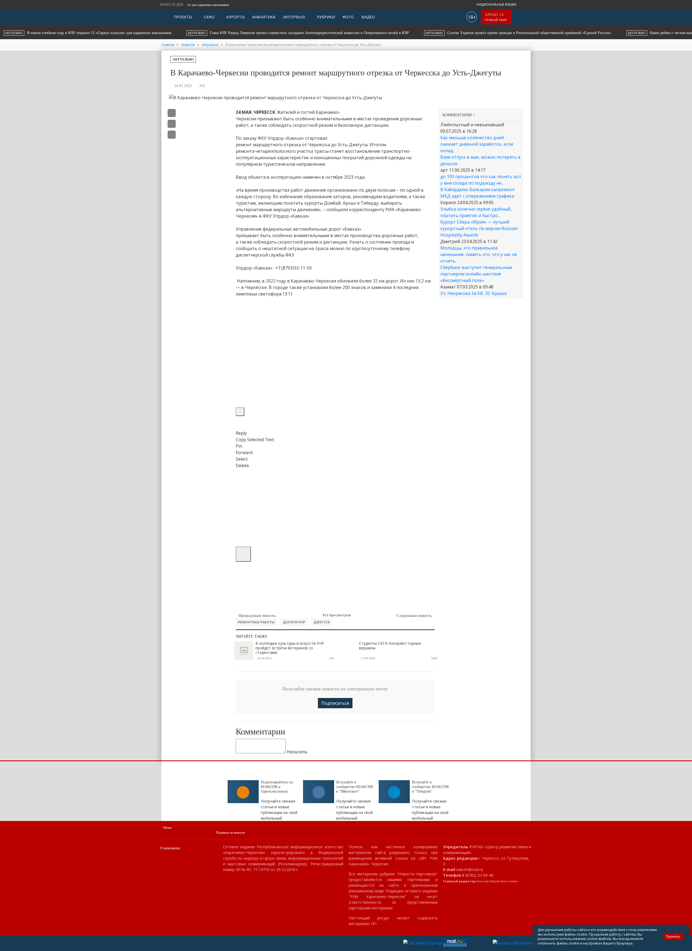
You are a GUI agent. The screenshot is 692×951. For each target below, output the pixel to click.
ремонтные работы (256, 622)
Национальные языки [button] (497, 4)
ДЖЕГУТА (322, 622)
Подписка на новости (230, 832)
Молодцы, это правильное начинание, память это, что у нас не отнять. (478, 254)
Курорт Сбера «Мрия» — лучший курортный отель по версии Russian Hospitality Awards (479, 228)
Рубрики (325, 16)
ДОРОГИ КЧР (294, 622)
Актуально (183, 59)
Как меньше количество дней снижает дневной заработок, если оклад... (476, 144)
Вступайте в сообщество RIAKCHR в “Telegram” (430, 786)
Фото (348, 16)
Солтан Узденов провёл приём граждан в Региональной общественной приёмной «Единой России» (312, 33)
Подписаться (335, 703)
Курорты (235, 16)
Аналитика (263, 16)
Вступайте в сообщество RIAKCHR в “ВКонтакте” (354, 786)
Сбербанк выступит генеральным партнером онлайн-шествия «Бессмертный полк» (476, 273)
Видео (368, 16)
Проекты (183, 16)
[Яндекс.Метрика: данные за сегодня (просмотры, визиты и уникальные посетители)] (512, 943)
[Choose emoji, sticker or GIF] (243, 554)
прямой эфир (496, 17)
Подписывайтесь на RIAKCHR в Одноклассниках (277, 786)
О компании (170, 848)
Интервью (294, 16)
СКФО (209, 16)
